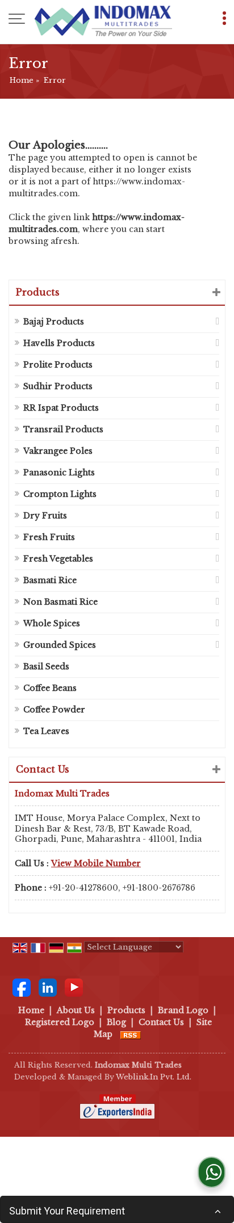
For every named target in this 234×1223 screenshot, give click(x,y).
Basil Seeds (46, 666)
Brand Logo (183, 1010)
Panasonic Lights (59, 472)
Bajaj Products (53, 322)
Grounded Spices (59, 645)
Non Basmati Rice (60, 602)
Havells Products (59, 343)
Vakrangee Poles (58, 451)
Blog (116, 1022)
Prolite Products (58, 365)
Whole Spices (51, 623)
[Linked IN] (48, 987)
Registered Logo (59, 1022)
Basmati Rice (50, 580)
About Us (76, 1010)
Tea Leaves (46, 731)
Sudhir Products (58, 386)
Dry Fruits (45, 516)
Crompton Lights (60, 494)
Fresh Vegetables (58, 559)
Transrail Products (63, 429)
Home (22, 80)
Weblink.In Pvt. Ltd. (153, 1077)
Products (38, 292)
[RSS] (130, 1034)
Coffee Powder (54, 710)
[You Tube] (74, 987)
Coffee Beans (50, 688)
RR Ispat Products (61, 408)
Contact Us (161, 1022)
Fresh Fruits (49, 537)
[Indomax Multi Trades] (103, 20)
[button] (96, 863)
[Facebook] (21, 987)
